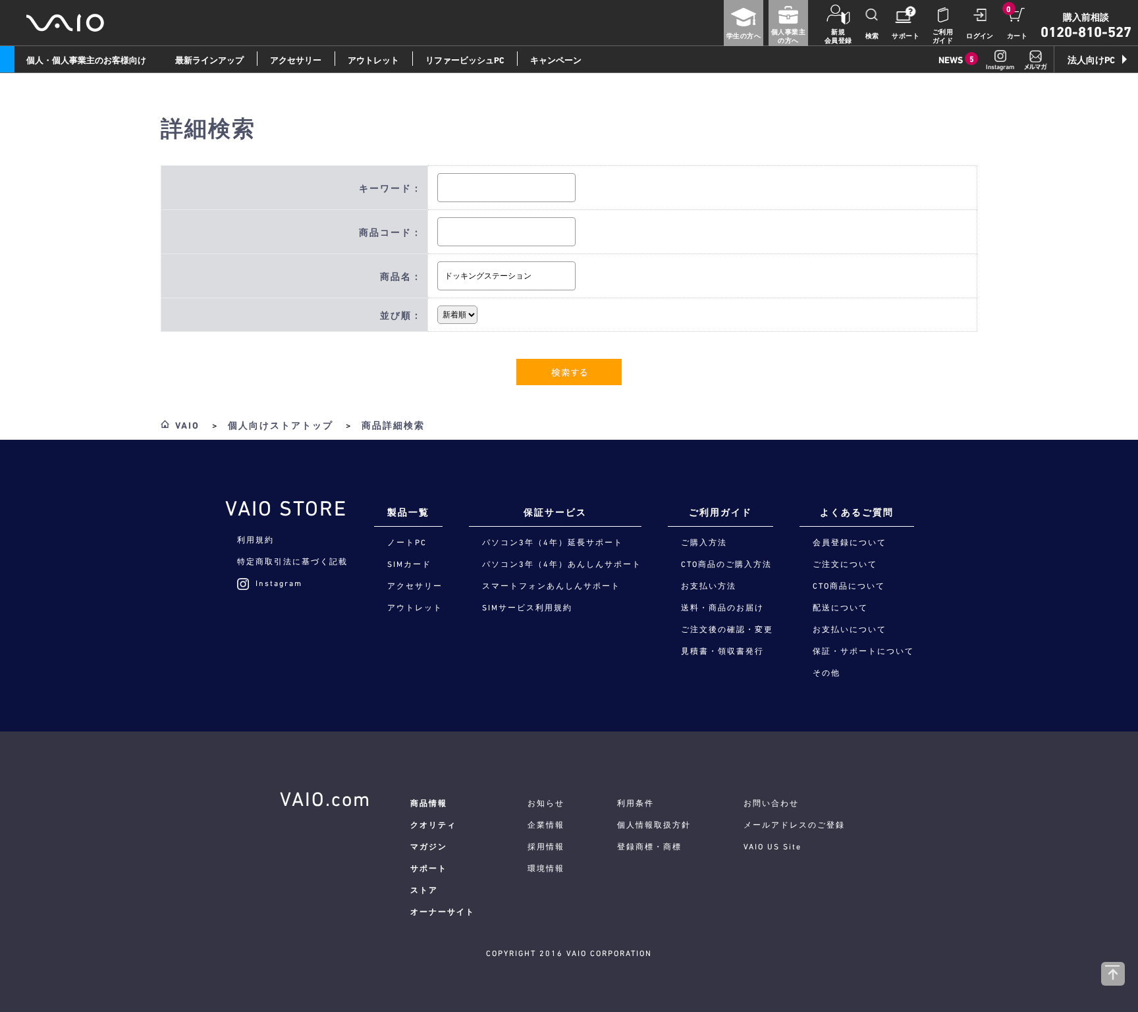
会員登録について (849, 542)
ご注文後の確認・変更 (727, 629)
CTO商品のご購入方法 (726, 564)
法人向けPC (1091, 60)
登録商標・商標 (649, 846)
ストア (424, 890)
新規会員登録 (838, 36)
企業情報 (546, 825)
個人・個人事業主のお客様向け (86, 60)
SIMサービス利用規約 (527, 607)
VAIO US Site (772, 846)
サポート (905, 36)
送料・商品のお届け (722, 607)
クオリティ (433, 825)
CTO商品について (849, 586)
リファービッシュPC (464, 60)
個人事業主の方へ (788, 36)
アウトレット (373, 60)
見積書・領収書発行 (722, 651)
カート (1017, 36)
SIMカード (409, 564)
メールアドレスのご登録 (794, 825)
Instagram (279, 583)
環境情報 (546, 868)
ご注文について (845, 564)
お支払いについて (849, 629)
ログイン (980, 36)
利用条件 (635, 803)
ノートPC (407, 542)
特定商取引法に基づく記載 (292, 561)
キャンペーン (556, 60)
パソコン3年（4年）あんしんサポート (561, 564)
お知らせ (546, 803)
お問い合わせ (771, 803)
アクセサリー (295, 60)
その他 (826, 673)
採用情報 (546, 846)
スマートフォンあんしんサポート (551, 586)
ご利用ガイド (943, 36)
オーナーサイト (442, 912)
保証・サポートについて (863, 651)
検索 (872, 36)
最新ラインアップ (209, 60)
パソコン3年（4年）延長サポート (552, 542)
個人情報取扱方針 (654, 825)
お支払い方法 (708, 586)
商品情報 (428, 803)
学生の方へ (743, 36)
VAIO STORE (286, 508)
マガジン (428, 846)
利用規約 (255, 540)
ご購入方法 (704, 542)
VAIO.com (325, 798)
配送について (840, 607)
